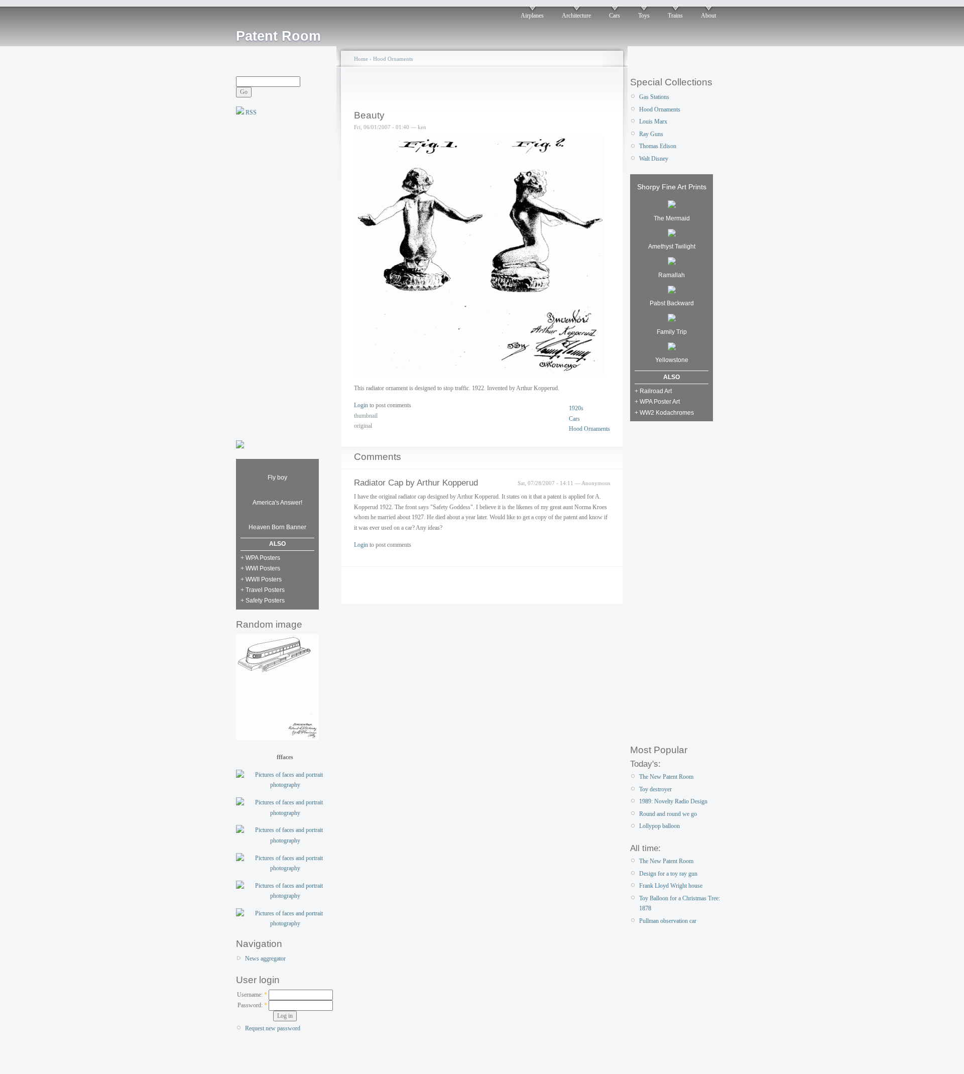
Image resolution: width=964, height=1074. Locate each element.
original (363, 425)
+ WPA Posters (260, 557)
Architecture (576, 15)
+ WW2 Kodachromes (664, 412)
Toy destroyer (655, 789)
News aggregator (265, 958)
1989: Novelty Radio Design (673, 801)
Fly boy (277, 477)
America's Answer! (277, 502)
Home (361, 59)
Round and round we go (668, 813)
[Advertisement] (276, 277)
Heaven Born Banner (277, 527)
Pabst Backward (672, 303)
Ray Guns (651, 134)
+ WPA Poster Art (657, 401)
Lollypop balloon (659, 825)
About (708, 15)
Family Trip (672, 331)
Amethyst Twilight (671, 246)
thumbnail (366, 415)
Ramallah (671, 275)
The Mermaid (672, 218)
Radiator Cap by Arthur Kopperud (416, 483)
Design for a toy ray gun (668, 873)
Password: (252, 1005)
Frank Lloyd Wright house (670, 885)
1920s (576, 408)
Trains (675, 15)
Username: (252, 994)
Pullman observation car (667, 920)
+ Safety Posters (262, 600)
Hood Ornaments (393, 59)
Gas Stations (654, 96)
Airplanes (532, 15)
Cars (614, 15)
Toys (644, 15)
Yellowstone (671, 360)
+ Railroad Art (653, 391)
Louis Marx (653, 121)
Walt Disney (653, 158)
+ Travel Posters (262, 589)
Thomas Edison (657, 146)
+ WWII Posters (261, 579)
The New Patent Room (666, 776)
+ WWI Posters (260, 568)
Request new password (272, 1028)
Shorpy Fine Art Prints (671, 187)
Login (361, 405)
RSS (250, 112)
